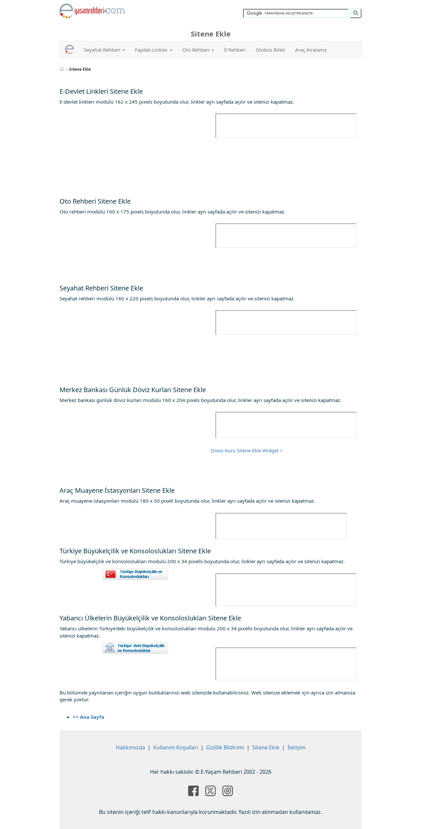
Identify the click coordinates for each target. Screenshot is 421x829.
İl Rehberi (235, 49)
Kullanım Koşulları (175, 747)
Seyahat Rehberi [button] (103, 49)
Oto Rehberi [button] (196, 49)
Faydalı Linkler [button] (152, 49)
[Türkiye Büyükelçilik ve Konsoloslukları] (135, 574)
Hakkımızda (130, 747)
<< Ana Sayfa (88, 717)
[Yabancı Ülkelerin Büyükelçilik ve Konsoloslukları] (135, 648)
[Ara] (355, 13)
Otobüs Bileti (270, 49)
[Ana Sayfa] (62, 69)
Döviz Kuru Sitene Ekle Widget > (246, 450)
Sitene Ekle (265, 747)
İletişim (296, 747)
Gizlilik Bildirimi (225, 747)
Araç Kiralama (311, 49)
